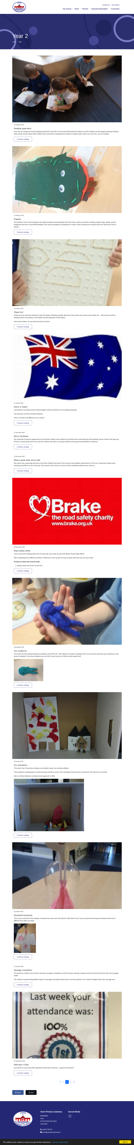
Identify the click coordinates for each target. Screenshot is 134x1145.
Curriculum (115, 9)
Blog (20, 42)
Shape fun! (18, 312)
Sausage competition (23, 970)
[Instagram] (70, 1116)
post (32, 1092)
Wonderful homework (23, 915)
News (77, 9)
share (18, 1092)
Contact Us (106, 5)
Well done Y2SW (21, 1065)
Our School (67, 9)
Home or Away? (21, 407)
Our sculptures (20, 651)
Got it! (125, 1142)
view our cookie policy (60, 1142)
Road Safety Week (22, 551)
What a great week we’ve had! (27, 460)
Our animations (20, 765)
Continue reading (23, 139)
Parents (85, 9)
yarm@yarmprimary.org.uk (51, 1132)
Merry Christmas (21, 436)
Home (14, 42)
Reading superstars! (22, 128)
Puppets (17, 219)
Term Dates (115, 5)
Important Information (100, 9)
